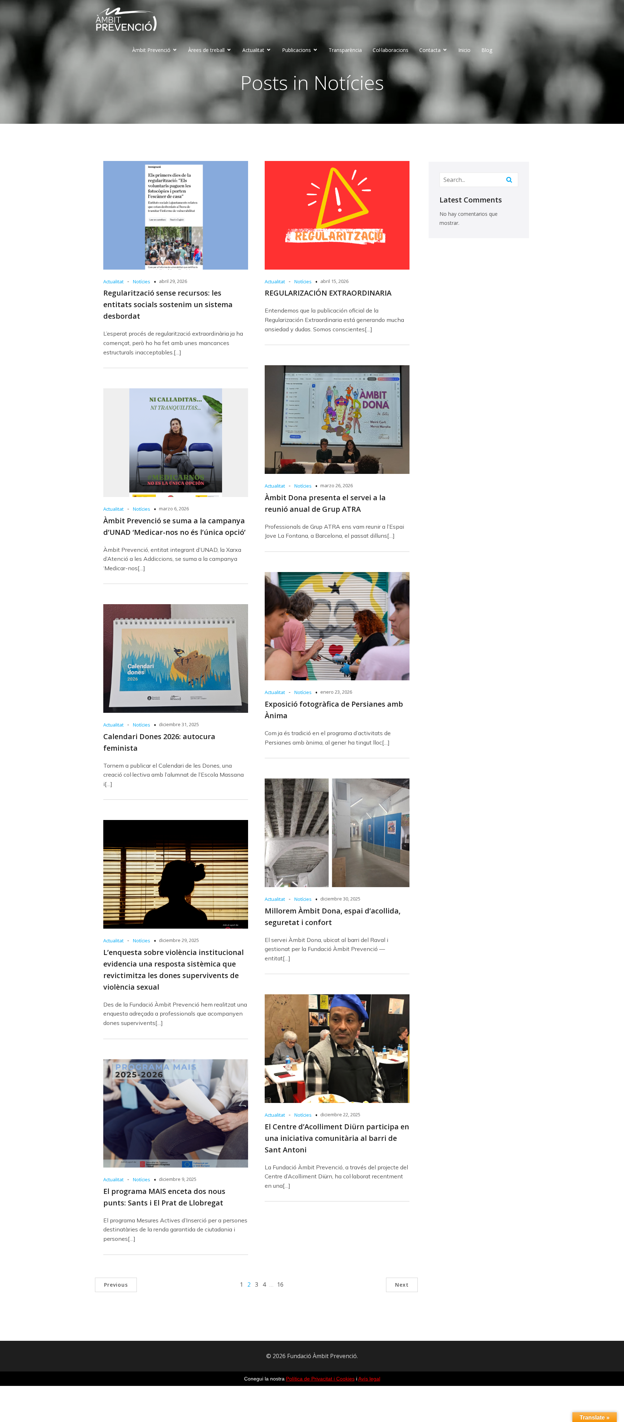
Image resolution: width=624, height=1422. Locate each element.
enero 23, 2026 (336, 692)
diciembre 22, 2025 (340, 1114)
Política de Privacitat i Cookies (320, 1379)
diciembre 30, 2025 (340, 898)
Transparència (345, 50)
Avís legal (369, 1379)
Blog (486, 50)
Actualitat (113, 281)
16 (280, 1284)
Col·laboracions (390, 50)
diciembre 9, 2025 (177, 1179)
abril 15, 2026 (334, 281)
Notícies (141, 281)
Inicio (464, 50)
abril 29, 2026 (173, 281)
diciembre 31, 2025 (179, 724)
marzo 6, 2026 (174, 508)
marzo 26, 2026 (336, 485)
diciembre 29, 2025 (179, 940)
